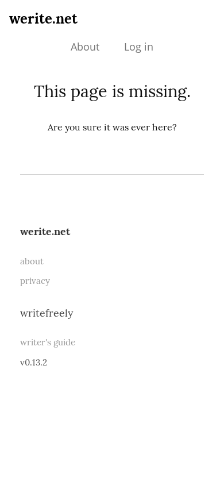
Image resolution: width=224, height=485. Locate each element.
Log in (138, 46)
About (85, 46)
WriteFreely (46, 313)
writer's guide (47, 342)
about (32, 261)
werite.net (43, 19)
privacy (35, 280)
